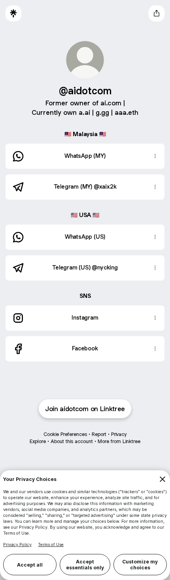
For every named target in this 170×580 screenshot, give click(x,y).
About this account (72, 441)
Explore (38, 441)
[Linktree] (13, 13)
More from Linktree (119, 441)
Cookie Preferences (65, 434)
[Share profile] (156, 13)
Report (99, 434)
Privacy (119, 434)
